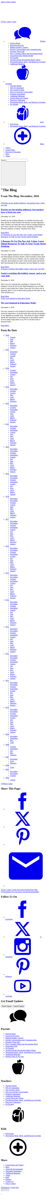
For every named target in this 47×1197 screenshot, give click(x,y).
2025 (7, 350)
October (13, 354)
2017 (7, 519)
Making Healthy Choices (19, 47)
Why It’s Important (17, 88)
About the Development (14, 1169)
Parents (42, 41)
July (11, 377)
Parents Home (15, 43)
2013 (7, 627)
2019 (7, 474)
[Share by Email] (25, 886)
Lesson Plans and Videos (19, 98)
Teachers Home (15, 86)
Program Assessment (17, 94)
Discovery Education (17, 100)
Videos (7, 148)
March (12, 343)
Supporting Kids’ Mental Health (21, 56)
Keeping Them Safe (17, 52)
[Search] (13, 173)
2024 (7, 368)
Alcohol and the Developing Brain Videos (25, 60)
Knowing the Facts (17, 45)
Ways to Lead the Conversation (21, 92)
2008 (7, 745)
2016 (7, 546)
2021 (7, 424)
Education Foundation (13, 1171)
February (13, 345)
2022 (7, 403)
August (12, 337)
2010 (7, 707)
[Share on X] (22, 827)
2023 (7, 387)
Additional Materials (17, 64)
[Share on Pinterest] (22, 844)
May (11, 341)
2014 (7, 600)
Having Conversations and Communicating (25, 49)
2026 (7, 335)
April (12, 360)
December (13, 352)
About (7, 156)
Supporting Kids (11, 1046)
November (14, 451)
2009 (7, 734)
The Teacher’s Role (17, 90)
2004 (7, 778)
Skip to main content (8, 2)
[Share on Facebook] (22, 809)
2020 (7, 447)
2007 (7, 757)
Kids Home (14, 124)
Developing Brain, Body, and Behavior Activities (28, 62)
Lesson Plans (10, 150)
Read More (5, 233)
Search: (3, 160)
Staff (7, 1177)
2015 (7, 573)
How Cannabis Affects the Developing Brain (26, 54)
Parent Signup (6, 1006)
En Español (14, 58)
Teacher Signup (18, 1006)
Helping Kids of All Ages (14, 1057)
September (14, 372)
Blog (7, 154)
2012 (7, 654)
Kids (42, 122)
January (13, 348)
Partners (8, 1179)
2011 (7, 681)
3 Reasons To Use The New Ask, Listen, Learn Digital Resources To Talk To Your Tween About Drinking (23, 243)
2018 (7, 496)
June (11, 339)
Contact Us (9, 1182)
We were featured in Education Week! (18, 303)
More (42, 144)
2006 (7, 765)
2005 (7, 769)
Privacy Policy (10, 1184)
